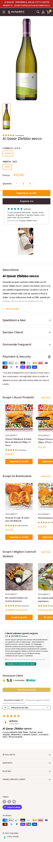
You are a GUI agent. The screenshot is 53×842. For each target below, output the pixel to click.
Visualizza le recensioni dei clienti (20, 664)
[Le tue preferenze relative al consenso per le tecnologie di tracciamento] (4, 837)
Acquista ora (26, 201)
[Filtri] (5, 707)
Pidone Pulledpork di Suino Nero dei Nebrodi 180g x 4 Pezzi (18, 442)
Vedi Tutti (45, 398)
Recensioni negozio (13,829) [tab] (37, 700)
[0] (48, 12)
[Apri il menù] (4, 12)
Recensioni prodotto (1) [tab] (13, 700)
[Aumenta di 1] (30, 183)
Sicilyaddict (11, 435)
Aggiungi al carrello (26, 193)
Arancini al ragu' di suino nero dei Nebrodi (17, 519)
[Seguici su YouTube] (14, 801)
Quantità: (7, 184)
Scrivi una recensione (26, 690)
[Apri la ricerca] (38, 12)
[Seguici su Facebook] (4, 801)
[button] (9, 135)
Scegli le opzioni (19, 617)
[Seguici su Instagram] (9, 801)
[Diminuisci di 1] (16, 183)
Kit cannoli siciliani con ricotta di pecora (16, 599)
